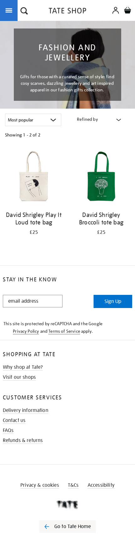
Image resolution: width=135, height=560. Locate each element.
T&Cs (73, 485)
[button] (24, 11)
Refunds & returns (23, 440)
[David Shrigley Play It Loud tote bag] (34, 178)
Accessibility (101, 485)
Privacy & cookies (39, 485)
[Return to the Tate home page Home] (67, 12)
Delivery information (25, 410)
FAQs (8, 430)
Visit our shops (19, 377)
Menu (10, 10)
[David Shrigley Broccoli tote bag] (101, 178)
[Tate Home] (67, 504)
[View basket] (127, 11)
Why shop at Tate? (23, 367)
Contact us (14, 420)
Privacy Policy (26, 331)
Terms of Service (64, 331)
